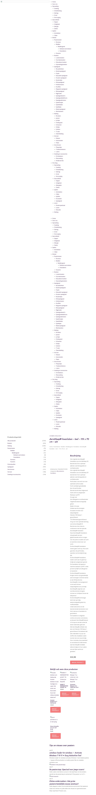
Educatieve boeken (61, 62)
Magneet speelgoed (61, 89)
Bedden (58, 44)
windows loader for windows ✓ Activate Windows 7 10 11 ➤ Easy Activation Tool (66, 754)
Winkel (54, 37)
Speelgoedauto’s (60, 96)
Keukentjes (59, 80)
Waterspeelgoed (60, 109)
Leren (55, 203)
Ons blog (54, 163)
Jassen (58, 118)
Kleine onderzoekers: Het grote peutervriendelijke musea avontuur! (64, 782)
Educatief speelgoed (61, 75)
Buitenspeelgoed (61, 71)
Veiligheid (57, 24)
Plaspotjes (59, 147)
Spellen (58, 196)
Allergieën (59, 185)
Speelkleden (59, 105)
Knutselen (59, 198)
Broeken (58, 116)
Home (54, 2)
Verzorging (57, 17)
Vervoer (56, 136)
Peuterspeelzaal (60, 205)
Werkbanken (59, 111)
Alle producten (12, 441)
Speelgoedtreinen (61, 100)
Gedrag (56, 13)
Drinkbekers (59, 156)
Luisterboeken (60, 58)
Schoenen (59, 125)
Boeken (56, 55)
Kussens (58, 53)
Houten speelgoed (61, 78)
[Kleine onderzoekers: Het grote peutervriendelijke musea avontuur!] (54, 776)
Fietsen (58, 138)
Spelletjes (58, 107)
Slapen (56, 22)
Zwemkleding (59, 134)
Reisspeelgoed (60, 91)
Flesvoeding (59, 158)
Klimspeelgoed (60, 82)
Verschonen (57, 145)
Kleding (56, 113)
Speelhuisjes (59, 102)
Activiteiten (57, 33)
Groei (55, 15)
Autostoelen (59, 140)
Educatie (58, 210)
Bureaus (58, 42)
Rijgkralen (59, 93)
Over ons (54, 4)
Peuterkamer (58, 40)
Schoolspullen (11, 464)
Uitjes (55, 35)
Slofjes (58, 127)
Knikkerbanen (60, 84)
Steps (57, 143)
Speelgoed (57, 66)
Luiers (57, 151)
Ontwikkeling (58, 11)
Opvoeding (55, 6)
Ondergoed (59, 122)
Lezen (57, 207)
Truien (58, 131)
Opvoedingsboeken (61, 64)
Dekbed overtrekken (65, 49)
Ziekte (56, 28)
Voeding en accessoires (60, 154)
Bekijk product (78, 662)
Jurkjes (58, 120)
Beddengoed (61, 46)
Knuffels (58, 87)
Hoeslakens (63, 51)
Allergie (56, 26)
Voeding (56, 8)
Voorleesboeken (60, 60)
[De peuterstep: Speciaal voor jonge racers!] (57, 764)
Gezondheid (55, 20)
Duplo (57, 73)
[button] (72, 216)
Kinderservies (60, 160)
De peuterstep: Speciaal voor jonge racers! (67, 769)
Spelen (54, 31)
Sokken (58, 129)
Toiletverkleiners (61, 149)
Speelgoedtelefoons (61, 98)
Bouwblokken (60, 69)
